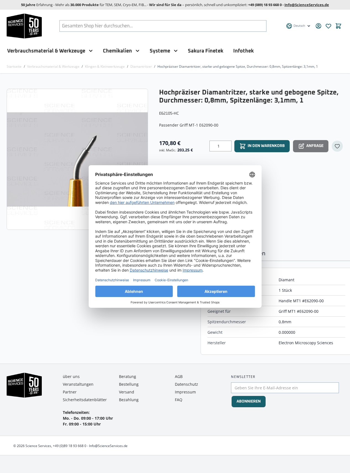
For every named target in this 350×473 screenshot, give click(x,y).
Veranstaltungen (78, 384)
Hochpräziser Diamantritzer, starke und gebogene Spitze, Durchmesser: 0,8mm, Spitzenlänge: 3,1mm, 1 (237, 66)
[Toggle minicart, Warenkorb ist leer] (338, 26)
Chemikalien (117, 51)
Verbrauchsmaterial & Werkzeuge (46, 51)
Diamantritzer (141, 66)
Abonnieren (249, 401)
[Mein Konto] (318, 26)
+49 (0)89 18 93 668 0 (69, 445)
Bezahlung (129, 399)
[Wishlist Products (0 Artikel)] (328, 26)
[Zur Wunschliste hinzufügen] (337, 146)
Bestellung (129, 384)
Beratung (127, 376)
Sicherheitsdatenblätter (85, 399)
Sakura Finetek (205, 51)
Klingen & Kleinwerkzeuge (105, 66)
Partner (70, 392)
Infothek (243, 51)
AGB (179, 376)
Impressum (185, 392)
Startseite (14, 66)
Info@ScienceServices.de (306, 4)
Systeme (160, 51)
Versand (126, 392)
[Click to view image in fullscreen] (77, 159)
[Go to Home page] (24, 26)
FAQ (178, 399)
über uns (71, 376)
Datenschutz (186, 384)
